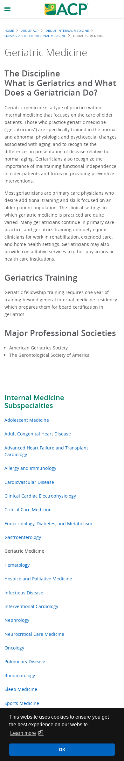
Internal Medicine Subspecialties (34, 401)
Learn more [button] (23, 733)
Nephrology (16, 620)
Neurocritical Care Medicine (34, 634)
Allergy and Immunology (30, 468)
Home (9, 30)
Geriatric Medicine (24, 551)
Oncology (14, 648)
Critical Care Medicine (28, 509)
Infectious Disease (23, 593)
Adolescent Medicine (26, 420)
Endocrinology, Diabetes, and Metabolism (48, 523)
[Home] (66, 9)
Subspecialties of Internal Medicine (35, 35)
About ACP (29, 30)
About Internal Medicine (67, 30)
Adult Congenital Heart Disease (37, 434)
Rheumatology (19, 675)
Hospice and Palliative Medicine (38, 579)
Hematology (17, 565)
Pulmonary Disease (24, 661)
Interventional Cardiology (31, 606)
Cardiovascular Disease (29, 482)
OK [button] (62, 749)
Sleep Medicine (20, 689)
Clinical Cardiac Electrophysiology (40, 496)
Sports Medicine (21, 703)
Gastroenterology (22, 537)
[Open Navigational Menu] (8, 9)
